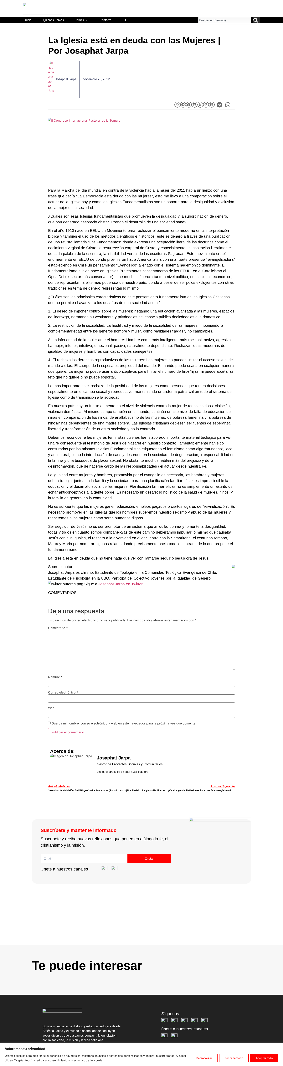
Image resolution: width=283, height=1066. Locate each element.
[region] (141, 1054)
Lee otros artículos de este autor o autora (122, 771)
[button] (177, 105)
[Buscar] (256, 20)
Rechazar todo (234, 1058)
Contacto (105, 20)
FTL (125, 20)
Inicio (28, 20)
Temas (79, 20)
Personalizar (204, 1058)
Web (51, 707)
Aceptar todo (264, 1058)
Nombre (55, 676)
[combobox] (224, 20)
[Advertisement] (141, 918)
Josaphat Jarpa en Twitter (120, 584)
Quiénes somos (53, 20)
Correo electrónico (63, 692)
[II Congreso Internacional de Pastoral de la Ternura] (141, 149)
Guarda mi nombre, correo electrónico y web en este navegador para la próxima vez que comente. (124, 723)
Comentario (58, 627)
